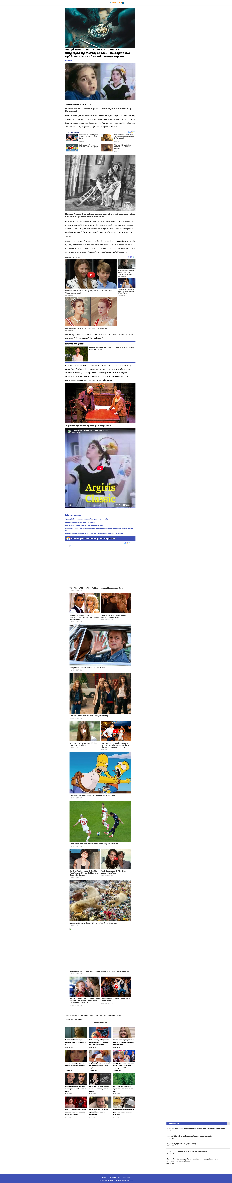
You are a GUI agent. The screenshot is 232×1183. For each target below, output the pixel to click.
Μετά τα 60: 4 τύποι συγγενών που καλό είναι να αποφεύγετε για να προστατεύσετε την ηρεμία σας (99, 529)
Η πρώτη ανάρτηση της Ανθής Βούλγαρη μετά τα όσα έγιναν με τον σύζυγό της (111, 348)
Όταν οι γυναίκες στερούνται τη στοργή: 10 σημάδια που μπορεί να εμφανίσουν (123, 1042)
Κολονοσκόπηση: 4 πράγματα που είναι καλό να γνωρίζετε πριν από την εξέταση (94, 533)
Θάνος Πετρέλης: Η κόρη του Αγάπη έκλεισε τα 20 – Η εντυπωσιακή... (98, 1112)
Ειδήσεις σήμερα (73, 515)
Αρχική (104, 1177)
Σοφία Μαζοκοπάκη (72, 104)
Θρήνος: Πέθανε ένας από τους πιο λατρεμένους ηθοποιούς (86, 519)
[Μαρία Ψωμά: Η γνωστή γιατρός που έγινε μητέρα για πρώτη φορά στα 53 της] (100, 1056)
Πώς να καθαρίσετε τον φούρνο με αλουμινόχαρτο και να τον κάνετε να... (123, 1112)
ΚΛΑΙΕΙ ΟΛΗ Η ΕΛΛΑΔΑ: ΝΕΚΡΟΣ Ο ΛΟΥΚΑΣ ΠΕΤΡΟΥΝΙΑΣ (84, 525)
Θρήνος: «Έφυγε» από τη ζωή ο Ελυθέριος (80, 522)
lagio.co (130, 1180)
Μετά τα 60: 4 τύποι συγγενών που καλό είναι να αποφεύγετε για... (75, 1042)
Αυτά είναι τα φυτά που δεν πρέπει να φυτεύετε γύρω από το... (123, 1088)
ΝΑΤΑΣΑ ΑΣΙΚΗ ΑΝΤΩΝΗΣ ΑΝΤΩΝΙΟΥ (110, 1015)
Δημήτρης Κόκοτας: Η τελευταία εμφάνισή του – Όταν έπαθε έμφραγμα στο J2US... (123, 1065)
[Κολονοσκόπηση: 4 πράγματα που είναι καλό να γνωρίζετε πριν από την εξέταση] (100, 1032)
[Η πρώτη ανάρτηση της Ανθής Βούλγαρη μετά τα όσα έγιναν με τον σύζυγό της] (76, 354)
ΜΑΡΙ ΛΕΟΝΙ (84, 1015)
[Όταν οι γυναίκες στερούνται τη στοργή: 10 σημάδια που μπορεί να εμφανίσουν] (124, 1032)
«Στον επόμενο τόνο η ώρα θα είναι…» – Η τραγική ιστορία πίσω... (99, 1088)
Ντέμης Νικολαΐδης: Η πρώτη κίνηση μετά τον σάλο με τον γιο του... (76, 1088)
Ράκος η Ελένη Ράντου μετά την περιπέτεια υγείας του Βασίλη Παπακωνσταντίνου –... (75, 1112)
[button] (100, 28)
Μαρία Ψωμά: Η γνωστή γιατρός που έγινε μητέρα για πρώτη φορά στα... (99, 1065)
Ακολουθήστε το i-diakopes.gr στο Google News (93, 538)
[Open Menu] (66, 3)
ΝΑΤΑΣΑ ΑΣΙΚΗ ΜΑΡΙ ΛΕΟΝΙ (74, 1019)
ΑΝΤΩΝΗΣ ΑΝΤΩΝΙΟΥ (72, 1015)
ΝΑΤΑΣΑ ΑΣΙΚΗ (94, 1015)
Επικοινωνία (126, 1177)
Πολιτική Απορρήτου (114, 1177)
